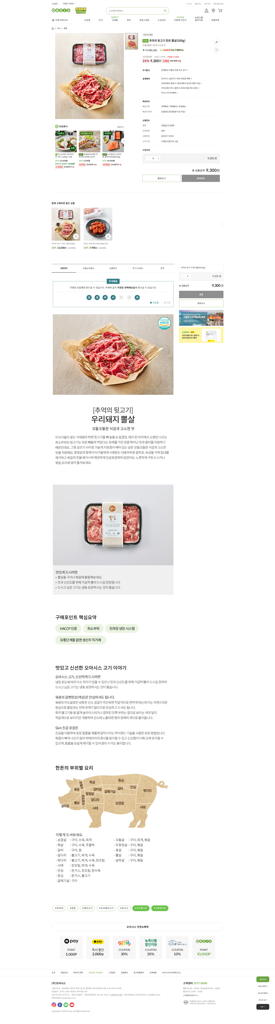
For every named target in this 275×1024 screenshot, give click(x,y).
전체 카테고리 (61, 20)
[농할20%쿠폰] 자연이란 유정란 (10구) (88, 155)
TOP (262, 1007)
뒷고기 (125, 908)
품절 (201, 294)
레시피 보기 (263, 1000)
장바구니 (162, 178)
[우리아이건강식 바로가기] (81, 10)
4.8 (151, 50)
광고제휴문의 (139, 972)
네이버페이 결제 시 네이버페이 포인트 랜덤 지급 (180, 83)
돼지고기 (88, 908)
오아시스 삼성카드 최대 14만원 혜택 (175, 78)
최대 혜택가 (171, 61)
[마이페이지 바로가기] (206, 10)
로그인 (189, 4)
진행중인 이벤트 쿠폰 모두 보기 (173, 70)
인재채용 (153, 972)
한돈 (73, 908)
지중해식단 (160, 908)
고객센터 (55, 4)
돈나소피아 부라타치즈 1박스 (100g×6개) (64, 155)
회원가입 (198, 4)
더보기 (120, 127)
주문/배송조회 (218, 4)
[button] (124, 141)
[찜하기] (217, 50)
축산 (59, 28)
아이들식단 (141, 908)
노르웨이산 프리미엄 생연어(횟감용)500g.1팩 (112, 155)
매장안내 (64, 972)
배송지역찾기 (263, 986)
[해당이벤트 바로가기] (71, 937)
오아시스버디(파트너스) (171, 972)
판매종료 (201, 178)
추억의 (60, 908)
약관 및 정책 (78, 972)
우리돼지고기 (107, 908)
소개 (53, 972)
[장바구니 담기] (76, 236)
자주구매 (207, 4)
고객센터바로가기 (190, 995)
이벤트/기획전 (68, 4)
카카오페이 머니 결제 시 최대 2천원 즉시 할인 (179, 88)
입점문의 (124, 972)
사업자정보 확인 (116, 995)
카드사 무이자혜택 (168, 93)
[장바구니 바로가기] (220, 10)
